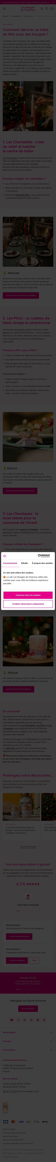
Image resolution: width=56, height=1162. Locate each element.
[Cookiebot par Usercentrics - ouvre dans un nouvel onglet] (41, 556)
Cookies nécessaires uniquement (28, 604)
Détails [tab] (24, 563)
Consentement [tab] (10, 563)
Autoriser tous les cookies (28, 595)
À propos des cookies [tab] (42, 563)
